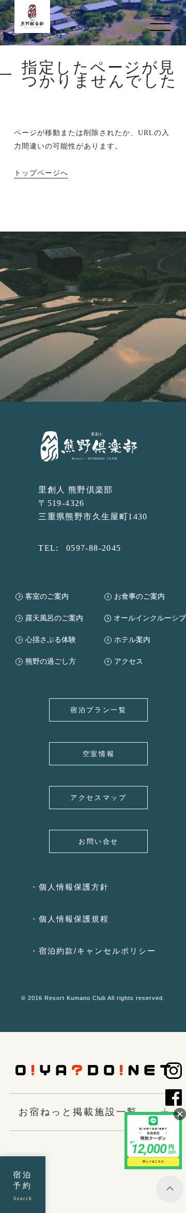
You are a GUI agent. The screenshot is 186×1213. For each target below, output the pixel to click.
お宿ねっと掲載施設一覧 (78, 1112)
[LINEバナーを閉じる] (180, 1114)
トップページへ (41, 173)
